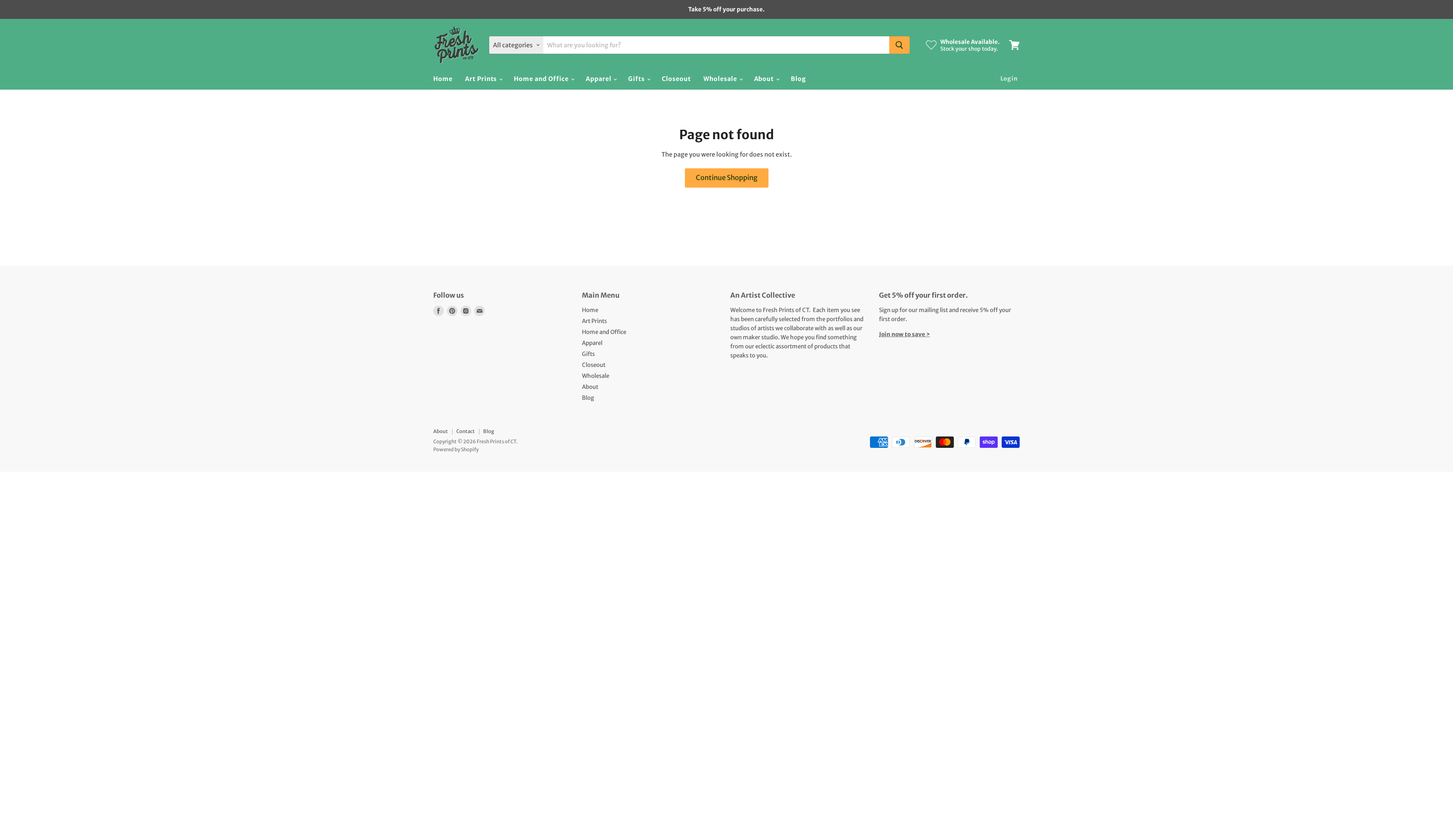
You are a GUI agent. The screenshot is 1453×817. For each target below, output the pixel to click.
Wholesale (721, 78)
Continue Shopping (727, 177)
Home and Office (542, 78)
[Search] (899, 45)
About (765, 78)
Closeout (676, 78)
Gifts (637, 78)
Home (443, 78)
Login (1009, 78)
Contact (465, 431)
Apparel (599, 78)
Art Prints (482, 78)
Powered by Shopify (456, 449)
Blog (798, 78)
